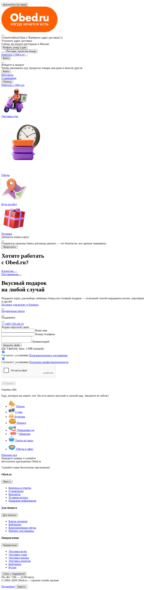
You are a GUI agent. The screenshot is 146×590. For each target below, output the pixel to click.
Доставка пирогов (20, 560)
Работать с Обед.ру (13, 54)
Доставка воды (18, 551)
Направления (10, 545)
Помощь (7, 81)
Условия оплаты (18, 497)
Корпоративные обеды (22, 527)
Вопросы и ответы (20, 487)
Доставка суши (18, 554)
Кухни (12, 567)
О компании (16, 491)
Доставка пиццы (19, 557)
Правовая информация (22, 500)
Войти (6, 58)
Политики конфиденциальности (49, 362)
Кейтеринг (15, 524)
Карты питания (18, 521)
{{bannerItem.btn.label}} (15, 4)
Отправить (8, 383)
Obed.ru (7, 481)
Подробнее (8, 586)
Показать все (9, 455)
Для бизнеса (9, 515)
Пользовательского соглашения (48, 355)
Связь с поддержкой (14, 573)
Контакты (14, 494)
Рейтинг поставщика (21, 530)
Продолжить (9, 247)
